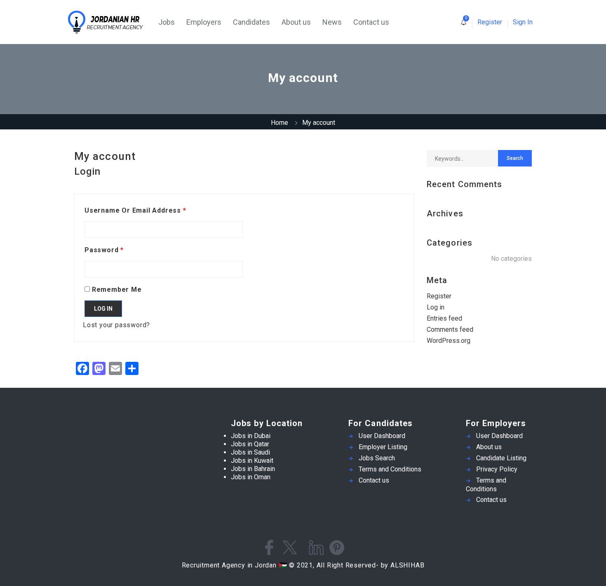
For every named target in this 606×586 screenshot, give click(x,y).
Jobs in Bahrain (253, 469)
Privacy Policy (496, 469)
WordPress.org (448, 341)
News (332, 22)
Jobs (166, 22)
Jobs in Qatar (250, 444)
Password (104, 250)
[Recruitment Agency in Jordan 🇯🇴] (110, 22)
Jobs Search (377, 458)
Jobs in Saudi (250, 452)
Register (489, 22)
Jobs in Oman (250, 477)
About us (296, 22)
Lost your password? (116, 325)
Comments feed (450, 329)
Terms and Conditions (390, 469)
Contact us (371, 22)
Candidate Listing (501, 458)
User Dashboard (382, 436)
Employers (203, 22)
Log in (103, 308)
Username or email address (135, 210)
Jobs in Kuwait (252, 460)
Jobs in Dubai (250, 436)
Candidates (251, 22)
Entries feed (444, 318)
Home (279, 123)
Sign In (523, 22)
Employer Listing (383, 447)
